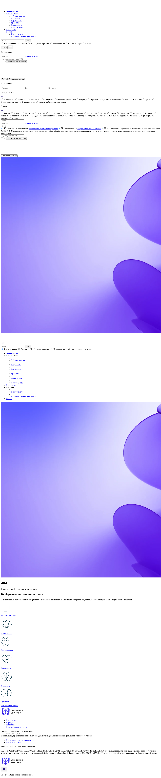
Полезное (10, 32)
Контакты (10, 725)
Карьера (9, 722)
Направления (11, 14)
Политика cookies (13, 742)
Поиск (28, 41)
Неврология (16, 18)
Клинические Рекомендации (23, 36)
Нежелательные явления (16, 727)
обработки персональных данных (43, 129)
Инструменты (17, 34)
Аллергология (17, 27)
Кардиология (16, 20)
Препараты (11, 29)
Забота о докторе (18, 16)
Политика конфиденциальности (20, 740)
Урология (15, 23)
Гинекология (16, 25)
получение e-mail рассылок (89, 129)
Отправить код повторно (16, 62)
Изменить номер (32, 56)
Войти (4, 47)
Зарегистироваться (16, 79)
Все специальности (9, 706)
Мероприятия (12, 11)
